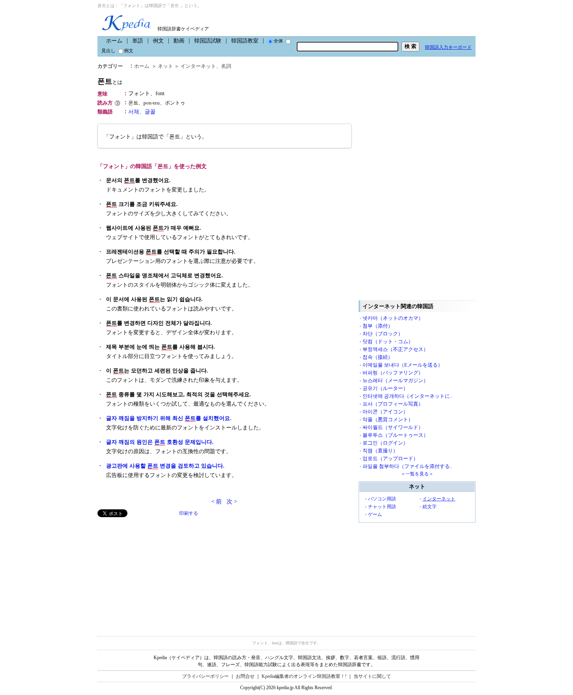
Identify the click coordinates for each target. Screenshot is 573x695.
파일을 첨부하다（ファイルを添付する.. (407, 466)
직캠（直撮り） (380, 451)
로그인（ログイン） (385, 443)
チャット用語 (382, 506)
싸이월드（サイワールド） (393, 427)
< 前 (216, 501)
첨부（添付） (378, 326)
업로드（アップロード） (390, 458)
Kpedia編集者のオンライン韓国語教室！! (304, 676)
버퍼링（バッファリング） (393, 373)
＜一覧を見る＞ (417, 474)
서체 (133, 112)
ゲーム (375, 514)
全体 (278, 41)
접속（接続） (378, 357)
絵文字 (430, 506)
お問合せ (245, 676)
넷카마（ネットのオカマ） (393, 318)
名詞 (226, 66)
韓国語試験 (207, 41)
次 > (231, 501)
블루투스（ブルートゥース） (395, 435)
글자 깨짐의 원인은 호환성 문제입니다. (160, 442)
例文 (158, 41)
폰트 (109, 81)
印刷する (188, 513)
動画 (178, 41)
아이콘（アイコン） (385, 412)
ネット (165, 66)
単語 (137, 41)
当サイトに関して (372, 676)
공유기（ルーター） (385, 388)
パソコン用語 (382, 499)
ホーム (114, 41)
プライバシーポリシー (205, 676)
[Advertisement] (155, 572)
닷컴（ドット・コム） (388, 341)
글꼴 (150, 112)
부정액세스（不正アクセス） (395, 349)
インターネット (198, 66)
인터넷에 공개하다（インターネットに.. (407, 396)
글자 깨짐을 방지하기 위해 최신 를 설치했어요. (169, 418)
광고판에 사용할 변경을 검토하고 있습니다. (165, 466)
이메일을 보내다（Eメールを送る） (403, 365)
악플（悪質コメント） (388, 419)
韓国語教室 (244, 41)
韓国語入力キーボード (448, 47)
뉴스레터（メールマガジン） (395, 380)
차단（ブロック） (383, 334)
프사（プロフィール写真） (393, 404)
